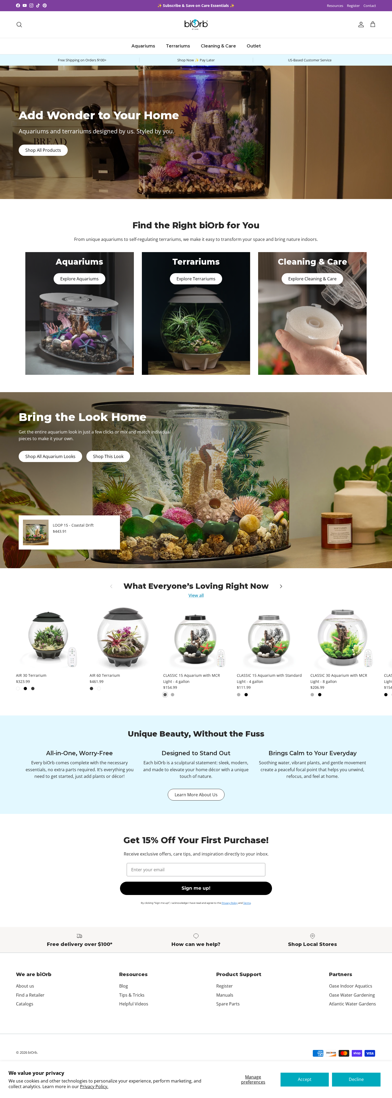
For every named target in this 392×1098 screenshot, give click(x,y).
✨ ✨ (195, 5)
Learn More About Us (196, 795)
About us (25, 986)
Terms (247, 902)
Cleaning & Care (218, 46)
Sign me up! (196, 888)
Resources (335, 5)
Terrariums (178, 46)
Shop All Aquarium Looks (50, 456)
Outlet (254, 46)
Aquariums (143, 46)
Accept (304, 1079)
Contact (369, 5)
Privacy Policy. (94, 1086)
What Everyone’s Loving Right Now (196, 586)
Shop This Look (108, 456)
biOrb (32, 1052)
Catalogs (24, 1004)
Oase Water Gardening (352, 995)
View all (196, 595)
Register (353, 5)
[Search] (19, 24)
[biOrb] (196, 25)
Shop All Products (43, 150)
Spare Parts (228, 1004)
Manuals (224, 995)
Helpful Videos (133, 1004)
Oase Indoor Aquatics (350, 986)
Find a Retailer (30, 995)
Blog (123, 986)
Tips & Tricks (132, 995)
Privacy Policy (230, 902)
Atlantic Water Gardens (352, 1004)
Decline (356, 1079)
